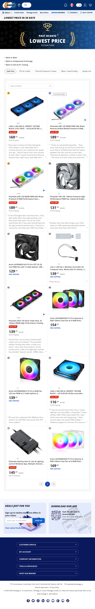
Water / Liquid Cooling (69, 71)
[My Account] (85, 5)
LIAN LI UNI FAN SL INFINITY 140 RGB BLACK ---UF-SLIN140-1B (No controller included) (66, 392)
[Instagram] (38, 600)
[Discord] (62, 600)
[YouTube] (53, 600)
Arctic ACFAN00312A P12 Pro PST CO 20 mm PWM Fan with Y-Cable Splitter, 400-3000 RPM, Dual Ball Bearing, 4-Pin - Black (26, 265)
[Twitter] (33, 600)
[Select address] (18, 5)
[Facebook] (28, 600)
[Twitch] (58, 600)
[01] (27, 106)
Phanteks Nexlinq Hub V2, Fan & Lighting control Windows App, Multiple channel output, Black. (26, 462)
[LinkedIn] (43, 600)
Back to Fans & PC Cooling (17, 65)
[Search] (25, 5)
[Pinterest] (48, 600)
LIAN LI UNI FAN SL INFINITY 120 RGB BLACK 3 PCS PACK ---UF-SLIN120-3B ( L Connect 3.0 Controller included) (25, 127)
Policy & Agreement (41, 587)
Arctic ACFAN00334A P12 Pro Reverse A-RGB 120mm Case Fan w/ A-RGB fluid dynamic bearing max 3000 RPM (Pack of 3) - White (68, 460)
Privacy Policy (54, 587)
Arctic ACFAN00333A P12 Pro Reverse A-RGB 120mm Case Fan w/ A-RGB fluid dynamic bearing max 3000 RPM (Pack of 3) (68, 319)
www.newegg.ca (42, 594)
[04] (68, 176)
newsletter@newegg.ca (75, 584)
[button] (18, 5)
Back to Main (11, 57)
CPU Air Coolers (24, 71)
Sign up (38, 520)
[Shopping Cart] (90, 5)
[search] (50, 85)
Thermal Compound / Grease (45, 71)
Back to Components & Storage (19, 61)
